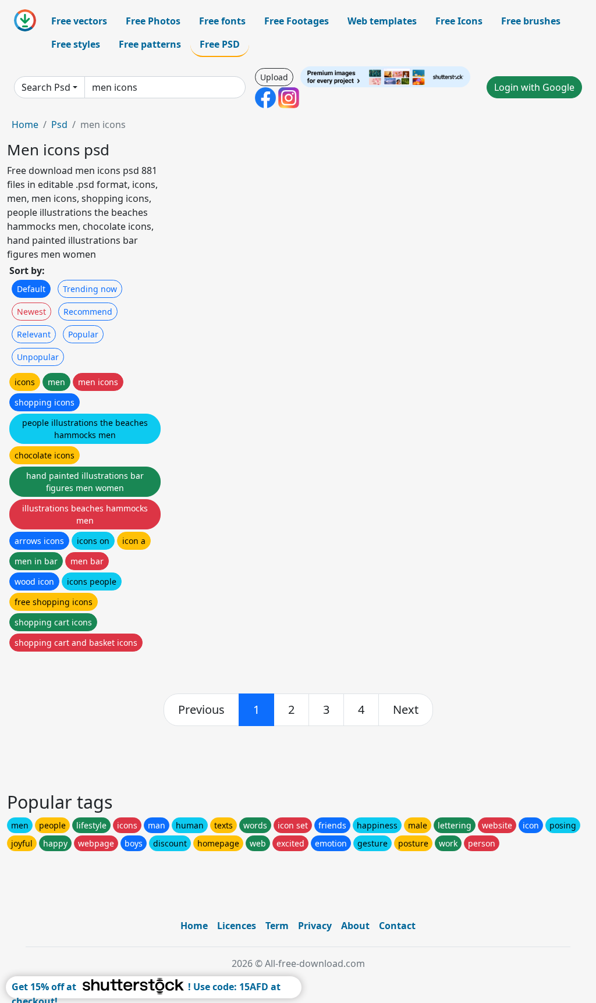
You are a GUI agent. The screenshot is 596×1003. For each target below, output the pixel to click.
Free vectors (79, 21)
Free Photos (153, 21)
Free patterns (150, 44)
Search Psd (46, 87)
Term (277, 925)
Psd (59, 124)
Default (31, 288)
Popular (83, 334)
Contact (397, 925)
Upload (274, 77)
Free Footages (296, 21)
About (355, 925)
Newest (31, 311)
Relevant (34, 334)
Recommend (87, 311)
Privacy (315, 925)
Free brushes (530, 21)
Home (25, 124)
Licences (236, 925)
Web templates (382, 21)
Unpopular (38, 356)
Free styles (75, 44)
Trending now (90, 288)
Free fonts (222, 21)
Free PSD (220, 44)
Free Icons (459, 21)
